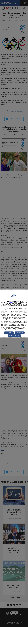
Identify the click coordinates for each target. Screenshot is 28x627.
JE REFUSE (19, 332)
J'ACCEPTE (9, 332)
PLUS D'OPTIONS (14, 335)
